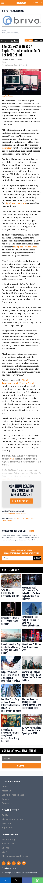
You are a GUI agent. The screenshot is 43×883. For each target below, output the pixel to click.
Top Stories (7, 827)
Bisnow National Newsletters (18, 750)
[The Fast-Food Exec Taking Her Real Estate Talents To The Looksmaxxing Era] (32, 699)
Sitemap (6, 848)
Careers (5, 799)
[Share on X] (16, 880)
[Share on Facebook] (27, 880)
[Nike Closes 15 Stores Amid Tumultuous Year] (32, 642)
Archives (6, 815)
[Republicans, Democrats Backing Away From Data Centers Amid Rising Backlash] (11, 729)
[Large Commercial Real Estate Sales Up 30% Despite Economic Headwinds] (11, 670)
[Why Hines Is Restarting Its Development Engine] (11, 588)
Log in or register (21, 501)
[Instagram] (19, 863)
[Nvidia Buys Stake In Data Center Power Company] (11, 615)
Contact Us (7, 803)
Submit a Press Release (13, 795)
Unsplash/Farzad (7, 96)
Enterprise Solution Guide (25, 247)
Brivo (4, 62)
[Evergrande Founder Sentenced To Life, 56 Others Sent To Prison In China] (32, 670)
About (5, 786)
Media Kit (6, 791)
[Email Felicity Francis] (26, 65)
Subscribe (37, 3)
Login (4, 852)
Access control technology (24, 518)
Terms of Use (8, 843)
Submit (37, 558)
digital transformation (15, 203)
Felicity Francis (15, 511)
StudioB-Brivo (7, 521)
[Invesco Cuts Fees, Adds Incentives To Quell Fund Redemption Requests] (32, 615)
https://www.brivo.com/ (10, 33)
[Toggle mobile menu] (3, 3)
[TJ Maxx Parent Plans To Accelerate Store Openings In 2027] (32, 729)
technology (7, 148)
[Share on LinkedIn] (5, 880)
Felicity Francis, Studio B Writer (13, 65)
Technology (37, 40)
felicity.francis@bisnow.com (14, 514)
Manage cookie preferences (15, 856)
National (28, 40)
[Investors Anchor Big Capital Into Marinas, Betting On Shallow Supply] (11, 642)
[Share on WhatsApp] (37, 880)
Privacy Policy (8, 839)
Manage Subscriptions (12, 819)
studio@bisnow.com (10, 479)
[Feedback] (24, 863)
